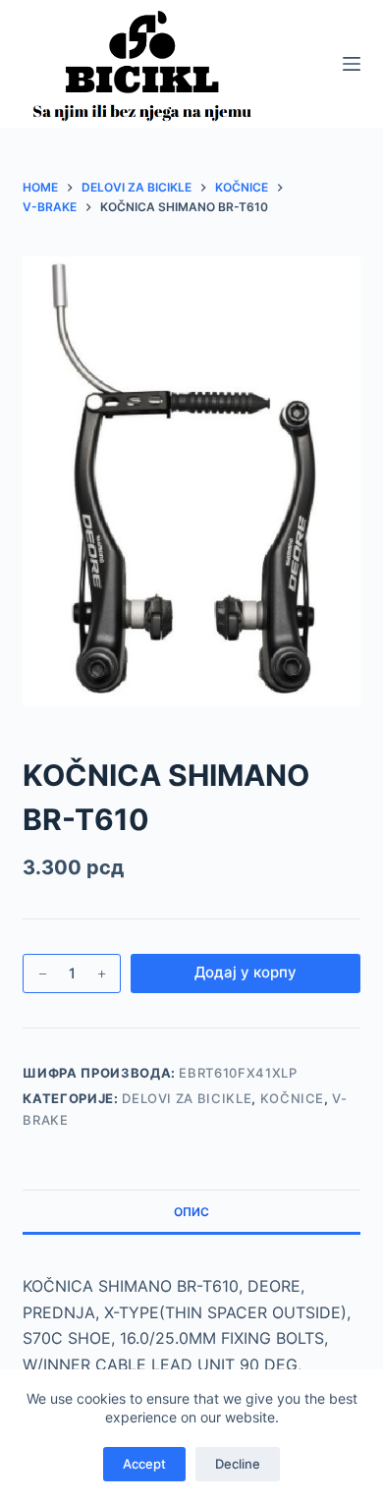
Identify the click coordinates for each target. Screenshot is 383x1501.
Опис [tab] (191, 1211)
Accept (144, 1464)
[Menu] (351, 64)
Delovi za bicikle (186, 1098)
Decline (237, 1464)
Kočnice (292, 1098)
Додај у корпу (245, 972)
